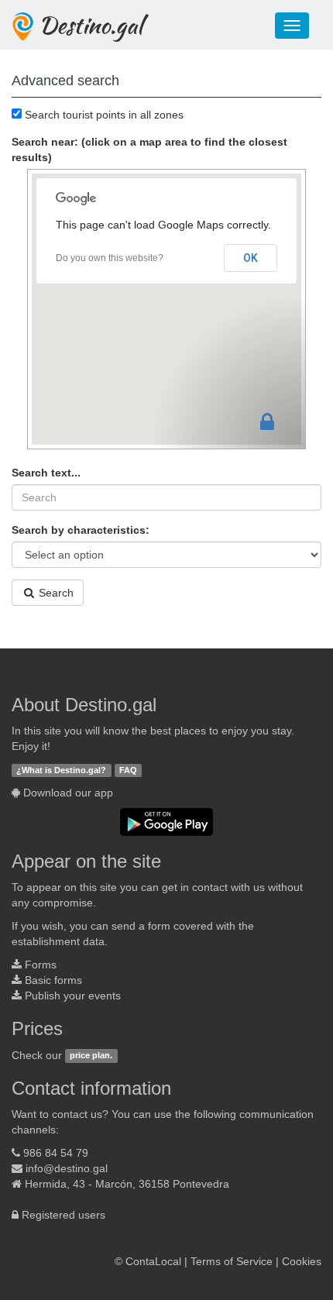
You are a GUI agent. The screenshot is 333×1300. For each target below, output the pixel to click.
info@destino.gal (67, 1168)
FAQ (128, 770)
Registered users (63, 1215)
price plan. (91, 1056)
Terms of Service (232, 1261)
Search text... (46, 472)
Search (55, 592)
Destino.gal (90, 25)
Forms (41, 964)
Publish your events (73, 995)
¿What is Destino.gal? (61, 770)
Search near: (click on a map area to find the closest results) (149, 149)
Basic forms (53, 980)
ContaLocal (153, 1261)
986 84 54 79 (55, 1153)
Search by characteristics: (80, 530)
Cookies (301, 1261)
